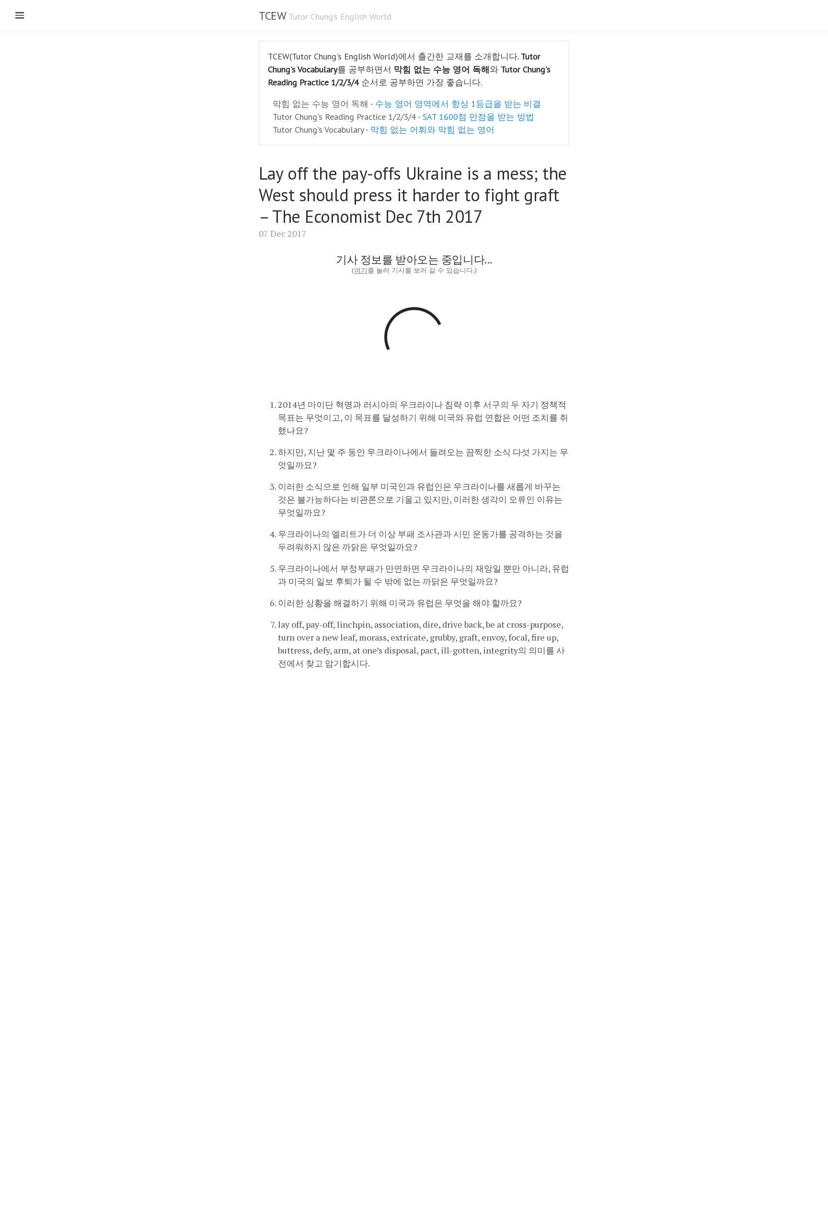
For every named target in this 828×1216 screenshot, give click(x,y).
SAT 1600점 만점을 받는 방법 (478, 116)
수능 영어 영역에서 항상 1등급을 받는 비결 (458, 103)
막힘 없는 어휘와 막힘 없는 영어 (432, 129)
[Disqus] (414, 798)
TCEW (272, 15)
